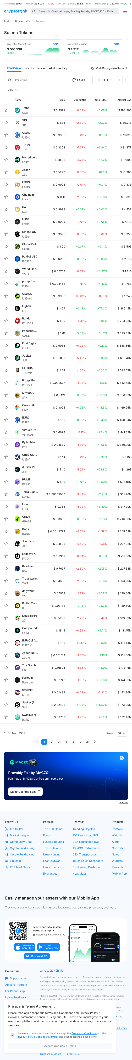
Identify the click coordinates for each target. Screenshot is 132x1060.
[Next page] (95, 742)
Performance (35, 68)
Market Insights (20, 835)
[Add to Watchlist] (6, 110)
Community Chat (21, 841)
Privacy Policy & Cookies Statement (37, 1036)
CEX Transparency (85, 854)
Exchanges (50, 873)
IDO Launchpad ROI (85, 835)
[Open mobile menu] (125, 11)
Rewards (117, 867)
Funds (47, 835)
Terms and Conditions (50, 1054)
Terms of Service (118, 1028)
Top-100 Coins (52, 829)
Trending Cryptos (84, 829)
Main (7, 21)
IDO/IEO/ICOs (51, 861)
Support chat (18, 978)
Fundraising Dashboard (87, 867)
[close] (122, 758)
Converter (118, 848)
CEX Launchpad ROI (86, 841)
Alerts (115, 841)
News (115, 854)
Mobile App (119, 873)
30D (55, 44)
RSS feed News (20, 867)
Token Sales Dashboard (88, 861)
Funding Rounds (53, 841)
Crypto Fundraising (22, 848)
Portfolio (117, 829)
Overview (14, 68)
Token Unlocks (52, 848)
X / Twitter (16, 829)
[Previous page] (37, 742)
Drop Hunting (51, 854)
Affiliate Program (16, 984)
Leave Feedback (15, 997)
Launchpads (51, 867)
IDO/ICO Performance (87, 848)
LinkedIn (15, 861)
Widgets (117, 861)
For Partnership (15, 991)
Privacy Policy (73, 1054)
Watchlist (118, 835)
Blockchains (23, 21)
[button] (24, 947)
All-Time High (59, 68)
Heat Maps (79, 873)
